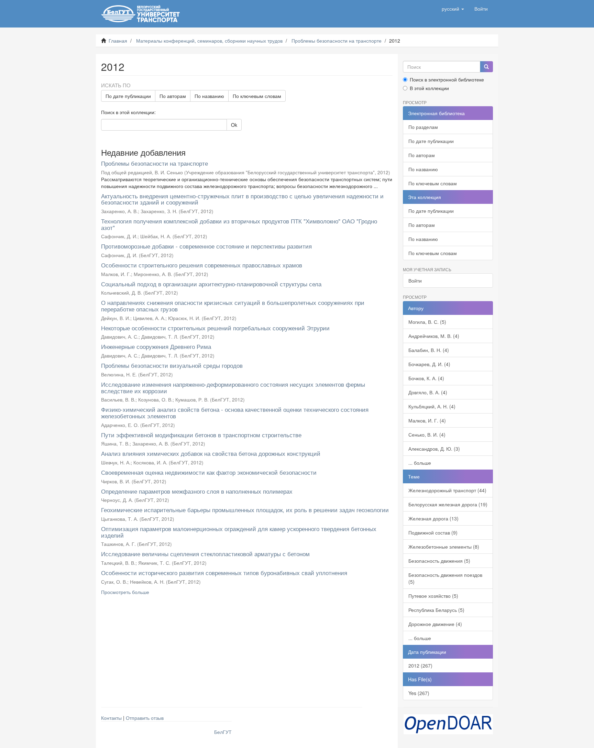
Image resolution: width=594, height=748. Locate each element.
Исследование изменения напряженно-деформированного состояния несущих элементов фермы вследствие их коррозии (233, 387)
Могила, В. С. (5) (427, 321)
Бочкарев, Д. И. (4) (429, 364)
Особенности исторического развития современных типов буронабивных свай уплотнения (224, 572)
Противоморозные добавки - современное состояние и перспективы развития (206, 246)
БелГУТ (223, 731)
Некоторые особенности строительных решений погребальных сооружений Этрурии (215, 327)
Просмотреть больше (125, 591)
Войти (415, 280)
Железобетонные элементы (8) (443, 546)
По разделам (423, 126)
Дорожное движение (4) (435, 623)
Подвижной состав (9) (433, 532)
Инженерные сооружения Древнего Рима (156, 346)
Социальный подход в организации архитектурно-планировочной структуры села (211, 283)
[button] (453, 8)
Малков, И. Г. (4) (427, 420)
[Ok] (486, 66)
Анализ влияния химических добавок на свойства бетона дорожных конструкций (210, 453)
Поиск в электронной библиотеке (447, 79)
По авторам (173, 95)
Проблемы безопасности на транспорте (337, 40)
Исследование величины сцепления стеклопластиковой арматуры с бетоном (205, 553)
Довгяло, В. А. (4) (427, 392)
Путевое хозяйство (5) (433, 595)
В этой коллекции (429, 88)
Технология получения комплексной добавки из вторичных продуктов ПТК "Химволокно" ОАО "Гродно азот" (239, 224)
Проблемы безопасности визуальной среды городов (172, 365)
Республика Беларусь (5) (436, 609)
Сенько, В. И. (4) (427, 434)
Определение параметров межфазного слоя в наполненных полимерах (197, 491)
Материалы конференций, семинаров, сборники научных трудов (209, 40)
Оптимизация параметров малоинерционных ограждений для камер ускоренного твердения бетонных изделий (238, 531)
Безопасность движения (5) (439, 560)
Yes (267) (418, 693)
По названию (209, 95)
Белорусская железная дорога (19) (447, 504)
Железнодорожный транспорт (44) (447, 490)
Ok (234, 124)
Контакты (111, 717)
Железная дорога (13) (433, 518)
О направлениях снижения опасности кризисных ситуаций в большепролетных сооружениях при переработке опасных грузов (232, 305)
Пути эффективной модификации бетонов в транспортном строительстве (201, 434)
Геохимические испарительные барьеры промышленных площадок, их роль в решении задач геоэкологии (245, 509)
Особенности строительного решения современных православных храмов (201, 265)
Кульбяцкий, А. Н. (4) (431, 406)
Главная (118, 40)
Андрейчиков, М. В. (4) (433, 335)
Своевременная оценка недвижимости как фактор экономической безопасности (209, 472)
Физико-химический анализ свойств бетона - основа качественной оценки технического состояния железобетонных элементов (234, 412)
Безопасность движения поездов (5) (445, 578)
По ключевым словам (257, 95)
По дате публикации (128, 95)
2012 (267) (420, 665)
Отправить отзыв (145, 717)
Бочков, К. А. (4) (426, 378)
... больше (419, 462)
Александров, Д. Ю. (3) (434, 448)
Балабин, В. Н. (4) (428, 349)
